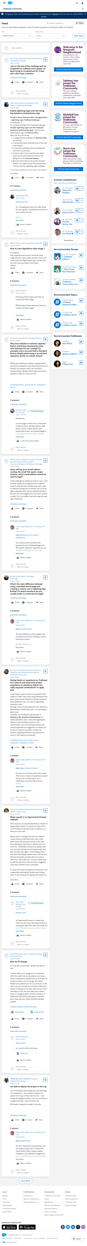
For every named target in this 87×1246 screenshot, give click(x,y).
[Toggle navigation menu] (82, 9)
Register (55, 14)
